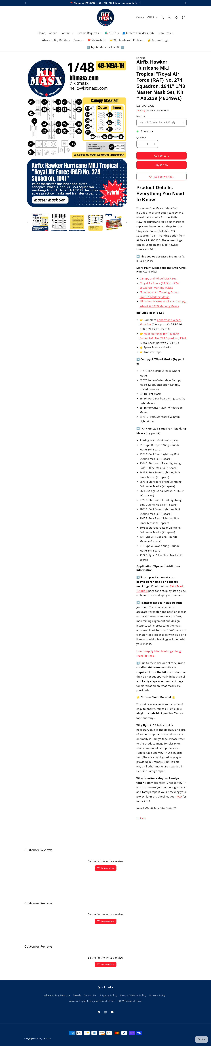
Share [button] (142, 818)
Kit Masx (46, 1038)
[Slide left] (27, 222)
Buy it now (161, 165)
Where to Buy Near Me (57, 995)
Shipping (140, 110)
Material (141, 116)
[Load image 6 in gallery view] (114, 222)
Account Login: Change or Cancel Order (91, 1000)
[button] (67, 33)
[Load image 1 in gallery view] (40, 222)
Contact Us (90, 995)
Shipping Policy (108, 995)
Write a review (105, 868)
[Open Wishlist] (176, 17)
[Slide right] (126, 222)
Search (77, 995)
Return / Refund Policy (133, 995)
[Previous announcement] (25, 3)
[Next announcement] (185, 3)
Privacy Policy (157, 995)
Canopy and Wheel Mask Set (158, 278)
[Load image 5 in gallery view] (95, 222)
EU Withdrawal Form (129, 1000)
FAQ (180, 796)
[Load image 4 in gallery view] (77, 222)
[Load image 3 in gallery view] (58, 222)
